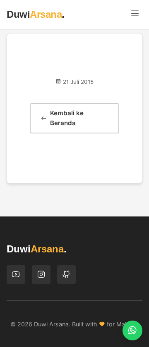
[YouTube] (16, 274)
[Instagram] (41, 274)
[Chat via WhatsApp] (132, 330)
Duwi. (36, 14)
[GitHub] (66, 274)
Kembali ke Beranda (67, 118)
